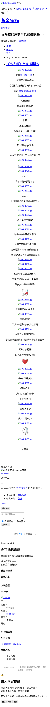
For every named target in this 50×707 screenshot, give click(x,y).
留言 (25, 488)
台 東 (20, 498)
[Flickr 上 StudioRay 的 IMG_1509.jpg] (25, 95)
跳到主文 (5, 28)
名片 (8, 53)
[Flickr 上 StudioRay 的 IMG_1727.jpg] (25, 268)
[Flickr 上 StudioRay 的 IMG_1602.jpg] (25, 304)
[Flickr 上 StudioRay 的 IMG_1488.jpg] (25, 166)
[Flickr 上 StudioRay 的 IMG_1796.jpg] (25, 264)
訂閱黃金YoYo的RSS (11, 644)
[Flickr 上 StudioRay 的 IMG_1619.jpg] (25, 259)
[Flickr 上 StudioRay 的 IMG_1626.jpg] (25, 229)
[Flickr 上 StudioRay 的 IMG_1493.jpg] (25, 439)
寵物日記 (23, 41)
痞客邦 (19, 488)
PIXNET (12, 667)
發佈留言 (5, 525)
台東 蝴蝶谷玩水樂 (28, 91)
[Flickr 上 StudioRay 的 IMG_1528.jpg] (25, 210)
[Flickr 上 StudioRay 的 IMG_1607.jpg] (25, 383)
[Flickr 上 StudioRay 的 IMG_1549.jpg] (25, 206)
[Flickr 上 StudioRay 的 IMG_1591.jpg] (25, 215)
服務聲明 (28, 670)
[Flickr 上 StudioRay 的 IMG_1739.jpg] (25, 344)
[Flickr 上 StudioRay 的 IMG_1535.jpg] (25, 186)
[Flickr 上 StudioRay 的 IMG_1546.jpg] (25, 171)
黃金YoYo (10, 20)
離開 (15, 702)
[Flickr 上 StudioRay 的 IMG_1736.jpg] (25, 329)
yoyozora (5, 473)
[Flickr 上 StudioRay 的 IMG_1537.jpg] (25, 150)
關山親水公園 (26, 75)
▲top (3, 503)
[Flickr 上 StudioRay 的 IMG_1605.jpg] (25, 225)
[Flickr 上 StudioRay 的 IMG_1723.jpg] (25, 111)
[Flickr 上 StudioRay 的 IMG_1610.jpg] (25, 136)
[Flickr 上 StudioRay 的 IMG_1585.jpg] (25, 140)
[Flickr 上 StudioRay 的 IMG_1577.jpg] (25, 191)
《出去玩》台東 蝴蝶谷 (22, 64)
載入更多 (5, 508)
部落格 (9, 49)
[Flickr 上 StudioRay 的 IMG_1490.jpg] (25, 423)
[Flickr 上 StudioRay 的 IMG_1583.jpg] (25, 369)
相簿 (8, 46)
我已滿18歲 (6, 702)
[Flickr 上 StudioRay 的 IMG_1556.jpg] (25, 70)
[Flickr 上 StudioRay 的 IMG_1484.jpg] (25, 403)
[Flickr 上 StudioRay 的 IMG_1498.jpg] (25, 413)
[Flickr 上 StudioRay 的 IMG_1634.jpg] (25, 115)
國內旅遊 (22, 495)
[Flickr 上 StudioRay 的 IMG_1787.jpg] (25, 239)
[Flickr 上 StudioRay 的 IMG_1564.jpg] (25, 300)
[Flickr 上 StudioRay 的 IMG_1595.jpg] (25, 314)
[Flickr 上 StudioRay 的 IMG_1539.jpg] (25, 160)
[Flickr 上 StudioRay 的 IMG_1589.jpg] (25, 373)
